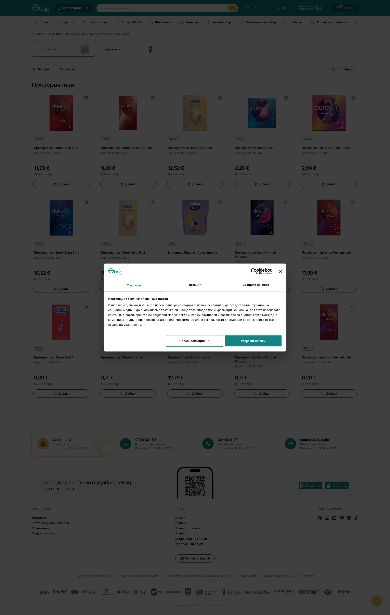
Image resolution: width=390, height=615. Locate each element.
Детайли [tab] (195, 284)
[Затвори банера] (280, 271)
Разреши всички (253, 340)
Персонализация (192, 340)
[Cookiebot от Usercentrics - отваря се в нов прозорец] (254, 271)
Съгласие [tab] (134, 285)
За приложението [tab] (256, 284)
